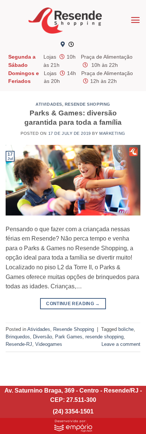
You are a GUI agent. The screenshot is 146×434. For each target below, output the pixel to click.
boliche (126, 329)
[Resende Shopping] (65, 20)
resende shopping (104, 337)
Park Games (68, 337)
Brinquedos (18, 337)
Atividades (49, 104)
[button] (135, 20)
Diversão (42, 337)
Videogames (48, 344)
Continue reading (73, 303)
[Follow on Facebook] (83, 44)
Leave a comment (120, 344)
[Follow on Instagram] (95, 44)
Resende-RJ (19, 344)
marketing (112, 133)
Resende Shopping (87, 104)
